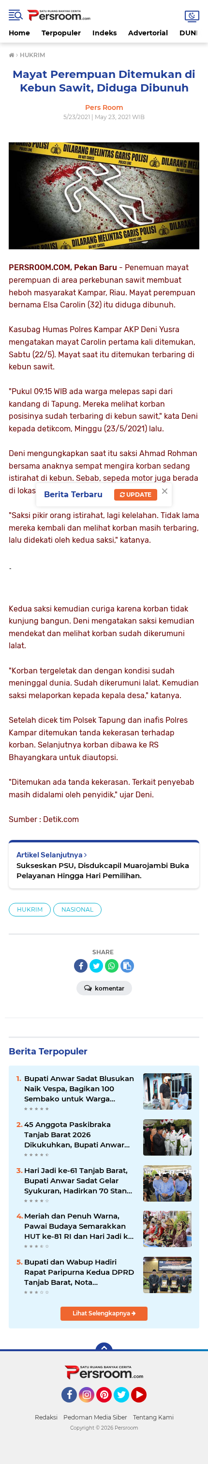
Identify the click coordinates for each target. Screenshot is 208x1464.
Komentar (108, 988)
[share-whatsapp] (112, 966)
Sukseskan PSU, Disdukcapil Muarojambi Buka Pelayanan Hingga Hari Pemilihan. (102, 870)
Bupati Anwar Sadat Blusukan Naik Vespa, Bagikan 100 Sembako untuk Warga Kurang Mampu (79, 1089)
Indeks (104, 33)
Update (138, 494)
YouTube (145, 1407)
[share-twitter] (96, 966)
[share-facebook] (81, 966)
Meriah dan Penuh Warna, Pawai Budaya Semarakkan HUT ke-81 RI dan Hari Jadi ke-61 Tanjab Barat (79, 1226)
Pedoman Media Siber (95, 1417)
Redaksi (46, 1417)
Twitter (126, 1407)
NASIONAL (77, 909)
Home (19, 33)
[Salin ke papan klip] (127, 966)
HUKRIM (30, 909)
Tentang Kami (153, 1417)
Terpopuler (61, 33)
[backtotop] (104, 1351)
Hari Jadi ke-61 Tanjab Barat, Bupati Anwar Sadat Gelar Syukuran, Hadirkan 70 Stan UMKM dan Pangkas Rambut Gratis (77, 1181)
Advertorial (148, 33)
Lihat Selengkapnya (102, 1313)
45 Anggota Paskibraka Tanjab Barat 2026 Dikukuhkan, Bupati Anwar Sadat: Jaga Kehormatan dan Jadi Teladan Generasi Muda (77, 1135)
